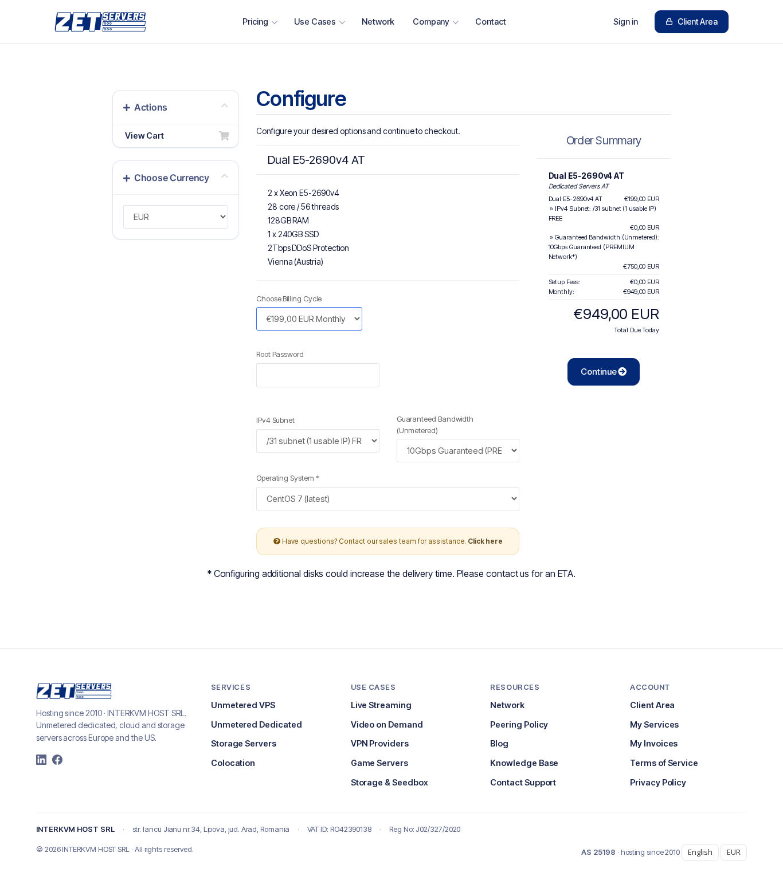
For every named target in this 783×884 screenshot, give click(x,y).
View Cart (143, 135)
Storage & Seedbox (389, 782)
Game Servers (379, 763)
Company (431, 21)
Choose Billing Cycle (289, 298)
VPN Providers (380, 743)
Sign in (625, 21)
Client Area (698, 21)
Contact (490, 21)
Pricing (255, 21)
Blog (499, 743)
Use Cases (315, 21)
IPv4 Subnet (275, 420)
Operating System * (287, 477)
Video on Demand (387, 724)
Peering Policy (519, 724)
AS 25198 (598, 852)
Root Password (280, 354)
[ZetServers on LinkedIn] (41, 760)
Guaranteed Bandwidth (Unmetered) (435, 424)
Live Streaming (381, 705)
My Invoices (654, 743)
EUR (734, 852)
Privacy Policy (658, 782)
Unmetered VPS (243, 705)
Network (378, 21)
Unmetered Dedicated (256, 724)
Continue (599, 371)
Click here (485, 541)
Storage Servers (243, 743)
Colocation (233, 763)
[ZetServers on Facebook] (57, 760)
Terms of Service (664, 763)
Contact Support (523, 782)
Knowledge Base (524, 763)
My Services (654, 724)
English (700, 852)
